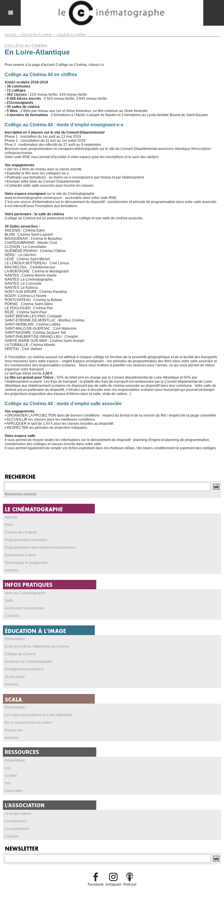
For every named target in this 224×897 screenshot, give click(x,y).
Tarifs (9, 601)
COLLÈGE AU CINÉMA (71, 34)
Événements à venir (20, 555)
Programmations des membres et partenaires (40, 547)
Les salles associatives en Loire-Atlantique (38, 715)
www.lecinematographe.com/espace (33, 198)
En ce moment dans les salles (28, 723)
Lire (8, 768)
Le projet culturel (18, 814)
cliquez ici (96, 65)
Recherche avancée (21, 494)
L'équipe (11, 836)
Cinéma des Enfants (21, 532)
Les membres (15, 821)
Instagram (113, 884)
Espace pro (14, 730)
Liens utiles (14, 791)
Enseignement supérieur (24, 669)
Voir (8, 783)
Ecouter (11, 776)
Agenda (11, 517)
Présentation (15, 639)
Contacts (12, 616)
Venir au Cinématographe (25, 593)
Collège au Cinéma (20, 654)
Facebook (96, 884)
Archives (11, 570)
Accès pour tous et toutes (24, 608)
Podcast (129, 884)
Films (9, 525)
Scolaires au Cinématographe (28, 662)
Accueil (11, 34)
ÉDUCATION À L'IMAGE (37, 34)
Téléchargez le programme (26, 563)
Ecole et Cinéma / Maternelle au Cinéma (37, 646)
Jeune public (15, 677)
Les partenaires (17, 829)
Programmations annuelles (26, 540)
